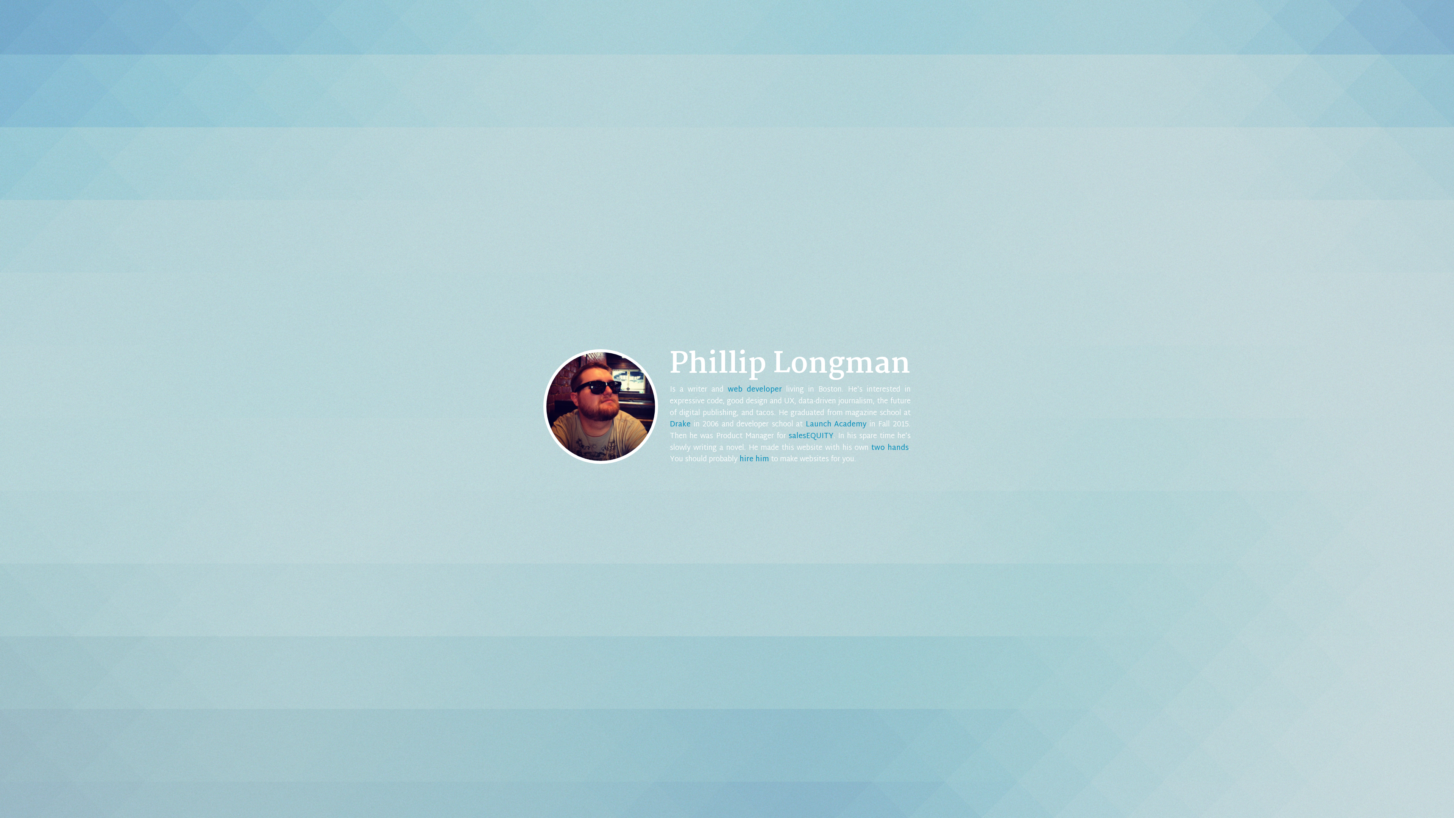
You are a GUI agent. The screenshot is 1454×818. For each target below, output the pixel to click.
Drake (680, 424)
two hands (890, 448)
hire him (754, 459)
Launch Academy (836, 424)
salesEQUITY (811, 436)
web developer (755, 390)
